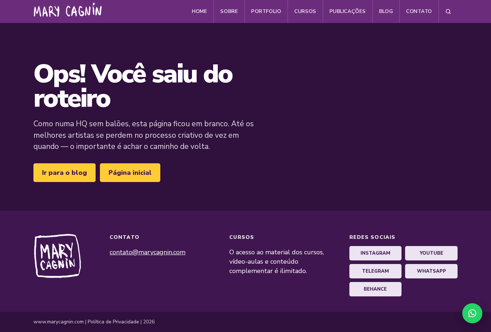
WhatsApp (431, 271)
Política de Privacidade (113, 321)
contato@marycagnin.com (147, 252)
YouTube (431, 253)
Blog (386, 11)
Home (199, 11)
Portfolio (266, 11)
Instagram (375, 253)
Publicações (348, 11)
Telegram (375, 271)
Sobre (229, 11)
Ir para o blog (64, 172)
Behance (375, 289)
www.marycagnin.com (58, 321)
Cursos (305, 11)
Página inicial (130, 172)
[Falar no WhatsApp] (472, 313)
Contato (419, 11)
